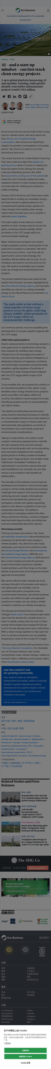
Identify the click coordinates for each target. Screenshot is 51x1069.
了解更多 (7, 1043)
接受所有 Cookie (25, 1057)
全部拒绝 (25, 1050)
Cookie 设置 (25, 1063)
